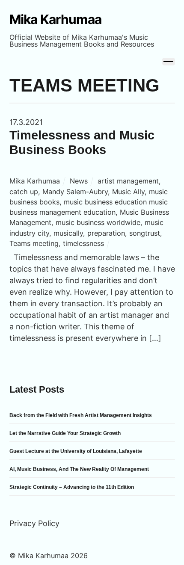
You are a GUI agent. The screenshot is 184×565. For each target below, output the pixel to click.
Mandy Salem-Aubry (75, 191)
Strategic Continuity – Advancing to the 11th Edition (71, 487)
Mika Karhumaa (34, 181)
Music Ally (128, 191)
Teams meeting (34, 243)
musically (68, 233)
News (79, 181)
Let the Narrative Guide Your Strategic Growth (65, 433)
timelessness (83, 243)
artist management (128, 181)
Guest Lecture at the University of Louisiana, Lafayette (75, 451)
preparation (106, 233)
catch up (23, 191)
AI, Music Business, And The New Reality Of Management (79, 469)
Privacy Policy (34, 523)
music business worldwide (98, 222)
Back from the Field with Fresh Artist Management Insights (80, 415)
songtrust (144, 233)
